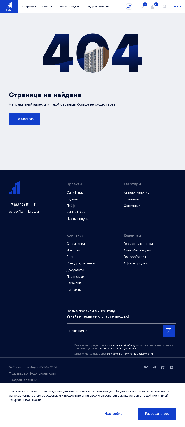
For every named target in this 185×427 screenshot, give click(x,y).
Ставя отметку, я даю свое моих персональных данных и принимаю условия (123, 347)
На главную (25, 119)
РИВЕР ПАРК (76, 212)
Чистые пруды (78, 219)
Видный (72, 199)
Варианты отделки (138, 244)
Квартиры (29, 6)
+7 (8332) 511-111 (22, 205)
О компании (76, 244)
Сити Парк (75, 192)
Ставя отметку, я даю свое (114, 353)
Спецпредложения (96, 6)
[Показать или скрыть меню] (177, 6)
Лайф (71, 206)
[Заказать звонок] (129, 6)
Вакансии (74, 283)
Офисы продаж (135, 263)
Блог (70, 257)
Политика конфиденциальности (32, 373)
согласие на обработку (121, 345)
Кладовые (131, 199)
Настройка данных (23, 380)
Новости (73, 250)
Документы (75, 270)
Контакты (74, 289)
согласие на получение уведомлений (130, 353)
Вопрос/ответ (135, 257)
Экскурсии (132, 206)
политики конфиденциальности (118, 348)
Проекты (46, 6)
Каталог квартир (137, 192)
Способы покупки (68, 6)
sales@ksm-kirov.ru (24, 211)
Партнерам (75, 276)
